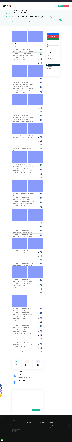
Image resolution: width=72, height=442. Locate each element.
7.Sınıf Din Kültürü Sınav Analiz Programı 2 (22, 53)
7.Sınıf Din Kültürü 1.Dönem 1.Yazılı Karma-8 (22, 316)
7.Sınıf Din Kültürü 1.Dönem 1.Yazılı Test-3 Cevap (23, 263)
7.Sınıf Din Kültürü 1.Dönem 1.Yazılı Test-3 (21, 259)
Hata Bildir (53, 36)
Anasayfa (13, 10)
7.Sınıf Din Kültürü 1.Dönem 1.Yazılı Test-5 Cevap (23, 292)
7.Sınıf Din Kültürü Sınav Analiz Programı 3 (22, 57)
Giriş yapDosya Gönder (60, 6)
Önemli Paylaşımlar (42, 422)
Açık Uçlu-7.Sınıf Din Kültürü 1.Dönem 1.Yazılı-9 (22, 119)
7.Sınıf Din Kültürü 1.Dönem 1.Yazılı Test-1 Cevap (22, 234)
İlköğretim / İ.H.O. (25, 10)
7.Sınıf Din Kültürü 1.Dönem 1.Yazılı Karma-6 (22, 308)
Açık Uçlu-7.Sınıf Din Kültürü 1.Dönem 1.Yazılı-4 (22, 86)
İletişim (50, 427)
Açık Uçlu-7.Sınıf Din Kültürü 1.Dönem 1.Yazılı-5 (22, 90)
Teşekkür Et (53, 33)
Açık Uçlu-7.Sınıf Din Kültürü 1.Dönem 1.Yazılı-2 (22, 78)
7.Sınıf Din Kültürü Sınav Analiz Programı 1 (21, 49)
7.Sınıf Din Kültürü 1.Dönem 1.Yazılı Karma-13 (22, 338)
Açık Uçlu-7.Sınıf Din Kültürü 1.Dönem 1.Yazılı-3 (22, 82)
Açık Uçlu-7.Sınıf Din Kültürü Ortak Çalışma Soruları (23, 144)
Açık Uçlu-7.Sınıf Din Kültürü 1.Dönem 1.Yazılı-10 (23, 135)
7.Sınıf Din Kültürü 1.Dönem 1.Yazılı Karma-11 (22, 329)
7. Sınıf (31, 10)
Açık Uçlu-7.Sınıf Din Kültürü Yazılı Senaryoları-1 (23, 148)
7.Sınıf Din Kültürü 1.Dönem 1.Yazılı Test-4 (21, 279)
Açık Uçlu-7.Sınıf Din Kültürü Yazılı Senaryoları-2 (23, 164)
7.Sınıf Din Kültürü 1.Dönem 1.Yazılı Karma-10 (22, 325)
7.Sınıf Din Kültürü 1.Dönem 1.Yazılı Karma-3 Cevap (23, 201)
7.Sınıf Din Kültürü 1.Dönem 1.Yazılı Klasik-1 (21, 346)
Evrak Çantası (29, 427)
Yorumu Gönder (35, 409)
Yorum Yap (53, 39)
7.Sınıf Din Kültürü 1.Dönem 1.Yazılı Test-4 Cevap (23, 283)
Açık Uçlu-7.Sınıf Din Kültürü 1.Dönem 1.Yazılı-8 (22, 115)
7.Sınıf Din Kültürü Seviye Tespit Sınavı (21, 351)
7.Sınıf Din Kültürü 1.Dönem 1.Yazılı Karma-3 (22, 197)
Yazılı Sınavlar (18, 10)
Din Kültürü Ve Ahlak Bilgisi (38, 10)
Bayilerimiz (50, 424)
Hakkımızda (51, 422)
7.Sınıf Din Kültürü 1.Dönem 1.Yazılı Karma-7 (22, 312)
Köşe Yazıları (41, 424)
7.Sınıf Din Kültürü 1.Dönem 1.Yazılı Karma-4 (22, 205)
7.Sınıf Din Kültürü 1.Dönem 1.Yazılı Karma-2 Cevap (23, 193)
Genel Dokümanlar (29, 425)
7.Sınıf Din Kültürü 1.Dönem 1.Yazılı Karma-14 (22, 342)
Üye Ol (67, 5)
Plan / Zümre (29, 422)
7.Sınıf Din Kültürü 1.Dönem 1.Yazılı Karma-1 (22, 168)
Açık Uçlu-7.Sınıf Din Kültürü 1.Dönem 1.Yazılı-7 (22, 111)
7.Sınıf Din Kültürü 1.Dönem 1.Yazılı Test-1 (21, 230)
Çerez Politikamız (51, 425)
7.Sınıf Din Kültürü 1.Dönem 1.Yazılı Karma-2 (22, 177)
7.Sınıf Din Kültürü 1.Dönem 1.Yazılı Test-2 (21, 250)
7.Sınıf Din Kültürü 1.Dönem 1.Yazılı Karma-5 (22, 226)
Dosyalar (14, 46)
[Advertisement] (19, 36)
